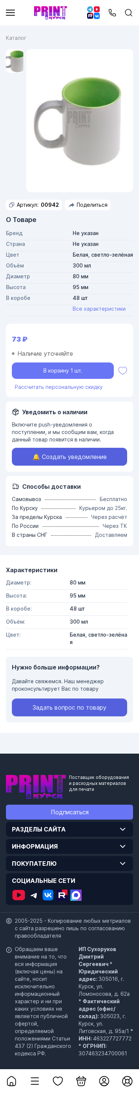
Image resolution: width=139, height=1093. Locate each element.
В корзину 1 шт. (62, 370)
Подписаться (70, 812)
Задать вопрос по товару (69, 707)
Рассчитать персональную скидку (59, 387)
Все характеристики (99, 308)
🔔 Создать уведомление (70, 456)
